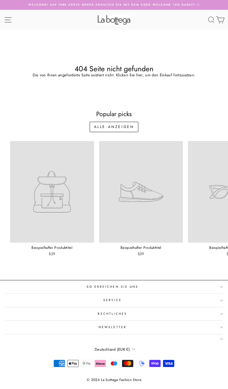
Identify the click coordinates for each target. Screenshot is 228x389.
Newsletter (112, 327)
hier (139, 75)
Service (112, 300)
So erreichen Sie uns (113, 286)
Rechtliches (112, 313)
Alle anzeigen (114, 126)
